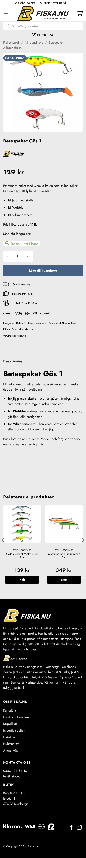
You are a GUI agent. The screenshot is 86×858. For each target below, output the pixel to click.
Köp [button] (64, 579)
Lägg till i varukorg (43, 270)
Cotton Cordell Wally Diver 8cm (22, 555)
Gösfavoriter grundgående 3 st (64, 555)
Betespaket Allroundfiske (62, 323)
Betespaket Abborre (22, 329)
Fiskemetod (11, 42)
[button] (5, 13)
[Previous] (3, 548)
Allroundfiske (34, 42)
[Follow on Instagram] (79, 827)
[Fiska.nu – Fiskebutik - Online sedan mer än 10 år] (43, 13)
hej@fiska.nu (11, 776)
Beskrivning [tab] (13, 361)
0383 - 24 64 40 (15, 770)
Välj (22, 579)
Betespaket (41, 323)
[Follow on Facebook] (71, 827)
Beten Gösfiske (24, 323)
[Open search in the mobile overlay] (43, 26)
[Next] (82, 548)
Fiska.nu (21, 336)
